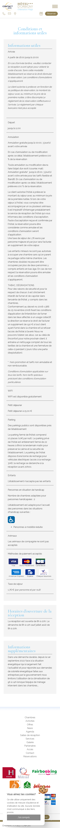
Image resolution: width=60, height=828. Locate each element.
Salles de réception (30, 735)
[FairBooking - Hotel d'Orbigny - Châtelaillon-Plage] (44, 773)
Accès (30, 749)
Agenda (30, 731)
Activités (30, 721)
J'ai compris (24, 817)
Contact (30, 753)
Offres (30, 724)
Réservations (30, 756)
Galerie (30, 742)
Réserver (51, 13)
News (30, 728)
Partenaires (30, 745)
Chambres (30, 717)
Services (30, 738)
